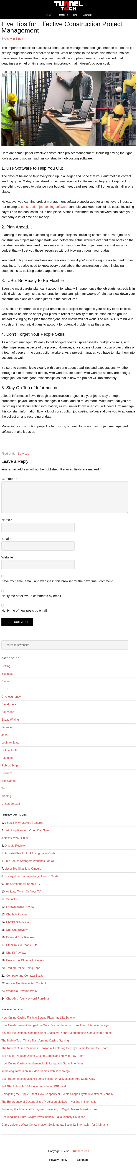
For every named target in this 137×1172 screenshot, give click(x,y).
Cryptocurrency (11, 696)
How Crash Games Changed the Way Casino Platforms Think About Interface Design (55, 1025)
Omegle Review (14, 845)
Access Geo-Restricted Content (26, 983)
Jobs (4, 734)
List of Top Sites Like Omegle (22, 868)
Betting (5, 666)
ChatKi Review (15, 952)
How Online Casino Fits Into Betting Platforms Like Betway (38, 1017)
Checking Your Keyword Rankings (28, 998)
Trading (6, 796)
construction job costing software (44, 207)
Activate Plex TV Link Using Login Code (29, 853)
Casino (6, 681)
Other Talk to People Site (21, 945)
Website (7, 557)
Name (6, 520)
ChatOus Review (17, 929)
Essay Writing (10, 719)
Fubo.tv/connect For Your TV (22, 883)
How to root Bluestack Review (25, 960)
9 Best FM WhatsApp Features (23, 822)
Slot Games (8, 780)
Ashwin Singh (14, 38)
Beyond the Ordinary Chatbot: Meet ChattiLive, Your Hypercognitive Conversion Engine (56, 1032)
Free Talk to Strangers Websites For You (29, 860)
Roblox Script (10, 765)
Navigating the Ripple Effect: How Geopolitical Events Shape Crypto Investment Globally (57, 1094)
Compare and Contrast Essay (24, 975)
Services (23, 453)
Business (7, 673)
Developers (8, 704)
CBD (4, 689)
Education (7, 711)
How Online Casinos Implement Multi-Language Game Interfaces (42, 1063)
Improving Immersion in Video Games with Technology (35, 1071)
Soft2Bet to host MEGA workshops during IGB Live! (33, 1086)
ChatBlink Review (17, 922)
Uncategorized (10, 803)
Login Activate (10, 742)
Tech (4, 788)
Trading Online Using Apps (23, 967)
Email (6, 538)
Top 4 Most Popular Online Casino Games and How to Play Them (42, 1055)
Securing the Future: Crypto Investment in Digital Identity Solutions (43, 1116)
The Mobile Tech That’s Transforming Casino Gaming (35, 1040)
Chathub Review (16, 914)
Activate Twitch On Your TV (23, 891)
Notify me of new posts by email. (24, 610)
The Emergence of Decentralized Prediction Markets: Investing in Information (49, 1101)
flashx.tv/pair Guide (16, 838)
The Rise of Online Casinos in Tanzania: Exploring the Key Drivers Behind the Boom (54, 1048)
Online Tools (9, 750)
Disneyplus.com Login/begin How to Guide (31, 876)
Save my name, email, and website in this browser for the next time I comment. (57, 581)
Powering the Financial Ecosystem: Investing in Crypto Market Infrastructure (49, 1109)
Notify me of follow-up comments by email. (31, 596)
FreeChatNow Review (20, 906)
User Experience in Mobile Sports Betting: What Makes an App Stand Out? (48, 1078)
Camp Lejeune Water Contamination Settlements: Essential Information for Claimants (55, 1124)
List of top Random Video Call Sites (26, 830)
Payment (7, 757)
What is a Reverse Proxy (21, 990)
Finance (6, 727)
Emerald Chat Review (20, 937)
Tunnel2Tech (68, 6)
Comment (9, 479)
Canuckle (12, 899)
